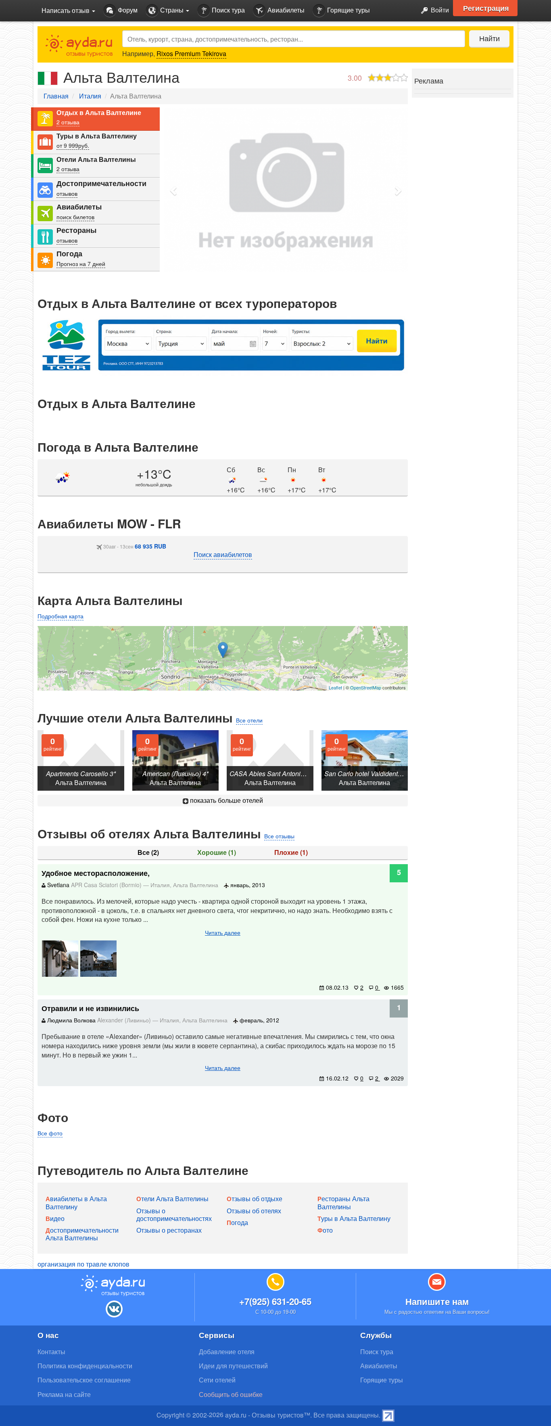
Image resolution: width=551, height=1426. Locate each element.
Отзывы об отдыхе (254, 1198)
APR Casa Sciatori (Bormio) (107, 885)
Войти (439, 10)
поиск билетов (75, 217)
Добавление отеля (227, 1351)
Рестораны (76, 230)
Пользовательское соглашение (84, 1379)
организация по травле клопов (83, 1264)
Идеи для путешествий (233, 1365)
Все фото (50, 1133)
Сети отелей (217, 1379)
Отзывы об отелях (254, 1210)
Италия (90, 96)
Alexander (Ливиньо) (124, 1020)
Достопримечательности (101, 183)
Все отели (249, 720)
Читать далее (222, 932)
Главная (56, 96)
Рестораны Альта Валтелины (343, 1202)
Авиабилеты (285, 10)
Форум (127, 10)
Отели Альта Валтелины (96, 159)
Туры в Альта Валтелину (96, 136)
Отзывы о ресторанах (169, 1230)
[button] (174, 190)
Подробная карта (60, 616)
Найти (489, 38)
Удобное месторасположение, (96, 873)
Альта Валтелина (195, 885)
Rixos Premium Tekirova (191, 53)
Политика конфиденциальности (85, 1365)
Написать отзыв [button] (66, 10)
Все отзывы (279, 836)
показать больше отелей (225, 800)
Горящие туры (348, 10)
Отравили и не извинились (90, 1008)
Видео (55, 1218)
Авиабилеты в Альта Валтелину (76, 1202)
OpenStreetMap (365, 687)
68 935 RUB (150, 546)
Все (148, 852)
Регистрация (486, 8)
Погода (69, 254)
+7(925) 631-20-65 (275, 1301)
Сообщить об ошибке (231, 1394)
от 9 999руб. (72, 145)
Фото (325, 1230)
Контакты (51, 1351)
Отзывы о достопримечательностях (174, 1214)
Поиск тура (227, 10)
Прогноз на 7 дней (80, 264)
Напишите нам (437, 1301)
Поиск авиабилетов (223, 554)
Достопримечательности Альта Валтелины (82, 1233)
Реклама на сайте (64, 1394)
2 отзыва (67, 122)
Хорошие (216, 852)
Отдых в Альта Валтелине (98, 112)
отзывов (66, 193)
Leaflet (335, 687)
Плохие (291, 852)
